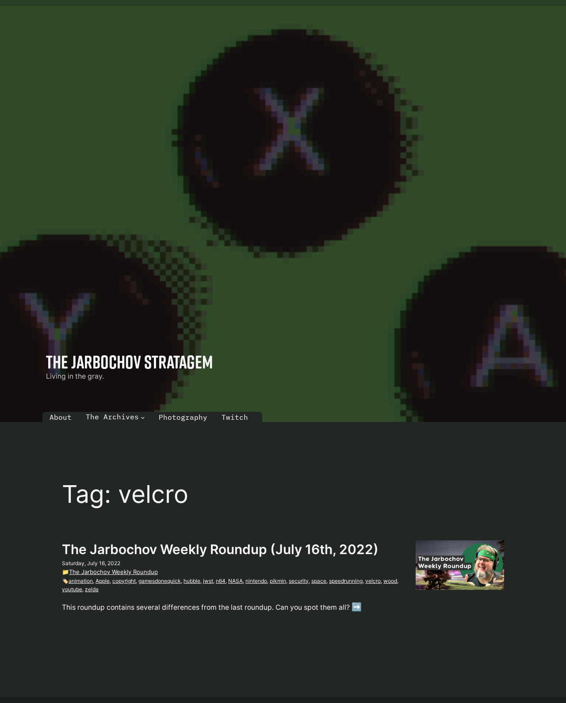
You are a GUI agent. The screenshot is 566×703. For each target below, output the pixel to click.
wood (390, 581)
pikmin (278, 581)
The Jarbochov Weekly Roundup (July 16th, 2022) (220, 549)
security (299, 581)
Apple (103, 581)
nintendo (256, 581)
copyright (124, 581)
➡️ (357, 607)
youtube (72, 589)
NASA (235, 581)
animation (81, 581)
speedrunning (346, 581)
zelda (92, 589)
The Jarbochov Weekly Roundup (113, 571)
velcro (373, 581)
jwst (208, 581)
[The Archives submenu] (143, 417)
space (318, 581)
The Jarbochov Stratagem (129, 361)
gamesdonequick (159, 581)
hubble (192, 581)
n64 (221, 581)
